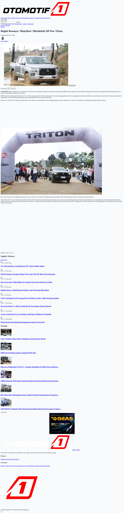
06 (1, 301)
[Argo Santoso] (3, 39)
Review (18, 18)
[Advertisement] (62, 114)
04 (1, 285)
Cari (18, 22)
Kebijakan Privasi (14, 459)
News (9, 18)
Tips (21, 18)
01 (1, 261)
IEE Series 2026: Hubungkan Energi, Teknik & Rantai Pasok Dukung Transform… (30, 395)
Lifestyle (31, 18)
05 (1, 293)
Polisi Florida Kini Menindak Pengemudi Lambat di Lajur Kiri (23, 322)
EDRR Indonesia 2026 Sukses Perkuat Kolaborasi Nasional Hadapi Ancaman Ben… (30, 381)
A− (9, 88)
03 (1, 277)
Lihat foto (72, 85)
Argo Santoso (4, 41)
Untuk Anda (4, 18)
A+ (14, 88)
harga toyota (18, 24)
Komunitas (37, 18)
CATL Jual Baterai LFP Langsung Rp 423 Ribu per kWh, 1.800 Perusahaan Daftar (30, 298)
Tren (45, 18)
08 (1, 317)
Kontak (7, 459)
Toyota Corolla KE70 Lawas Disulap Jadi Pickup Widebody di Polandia (26, 314)
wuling (24, 24)
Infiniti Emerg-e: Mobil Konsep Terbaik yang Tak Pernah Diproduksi (25, 290)
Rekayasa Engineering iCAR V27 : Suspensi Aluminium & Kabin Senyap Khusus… (30, 367)
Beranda (3, 25)
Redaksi (3, 459)
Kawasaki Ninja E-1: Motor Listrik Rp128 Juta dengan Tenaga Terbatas (26, 306)
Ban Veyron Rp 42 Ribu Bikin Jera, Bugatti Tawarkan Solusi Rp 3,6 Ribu (26, 282)
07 (1, 309)
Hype (48, 18)
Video (11, 466)
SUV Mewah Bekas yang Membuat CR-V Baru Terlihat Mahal (22, 266)
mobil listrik (30, 24)
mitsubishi (8, 24)
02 (1, 269)
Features (13, 18)
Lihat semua (4, 260)
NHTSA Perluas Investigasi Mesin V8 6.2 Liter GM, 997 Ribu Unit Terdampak (28, 274)
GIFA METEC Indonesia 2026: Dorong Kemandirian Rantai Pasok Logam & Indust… (31, 409)
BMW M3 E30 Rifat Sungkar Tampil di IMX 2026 (18, 353)
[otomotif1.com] (36, 16)
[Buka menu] (5, 20)
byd (13, 24)
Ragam (42, 18)
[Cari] (2, 20)
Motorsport (26, 18)
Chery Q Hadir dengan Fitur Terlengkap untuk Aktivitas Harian (23, 339)
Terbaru (7, 466)
